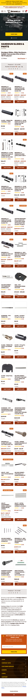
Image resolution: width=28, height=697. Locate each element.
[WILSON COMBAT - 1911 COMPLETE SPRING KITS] (7, 277)
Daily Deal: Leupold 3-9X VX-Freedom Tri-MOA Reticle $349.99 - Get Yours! (14, 7)
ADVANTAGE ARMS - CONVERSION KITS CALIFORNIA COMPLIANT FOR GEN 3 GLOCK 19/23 (21, 410)
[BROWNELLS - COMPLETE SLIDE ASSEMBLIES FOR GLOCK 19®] (21, 79)
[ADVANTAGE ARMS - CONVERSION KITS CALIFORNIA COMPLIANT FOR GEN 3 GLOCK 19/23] (21, 400)
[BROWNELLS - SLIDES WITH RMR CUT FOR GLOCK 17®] (7, 434)
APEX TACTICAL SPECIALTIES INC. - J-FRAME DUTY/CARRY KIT (20, 573)
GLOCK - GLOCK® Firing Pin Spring (19, 316)
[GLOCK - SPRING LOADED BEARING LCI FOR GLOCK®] (21, 434)
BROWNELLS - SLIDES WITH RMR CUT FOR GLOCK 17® (7, 443)
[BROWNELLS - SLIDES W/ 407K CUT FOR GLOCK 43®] (7, 245)
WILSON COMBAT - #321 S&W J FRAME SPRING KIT (6, 540)
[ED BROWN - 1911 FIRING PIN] (7, 308)
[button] (2, 11)
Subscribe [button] (14, 651)
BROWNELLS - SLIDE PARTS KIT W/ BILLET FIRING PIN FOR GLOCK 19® (20, 122)
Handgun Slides (5, 606)
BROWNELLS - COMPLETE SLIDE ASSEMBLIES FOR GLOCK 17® (6, 221)
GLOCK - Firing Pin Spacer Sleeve (20, 345)
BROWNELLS (15, 620)
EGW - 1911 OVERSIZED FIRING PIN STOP (20, 286)
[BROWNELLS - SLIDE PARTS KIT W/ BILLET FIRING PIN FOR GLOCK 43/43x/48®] (7, 145)
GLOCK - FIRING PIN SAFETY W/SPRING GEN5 (6, 346)
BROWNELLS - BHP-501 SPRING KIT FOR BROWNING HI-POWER (20, 540)
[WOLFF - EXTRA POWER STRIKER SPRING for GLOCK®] (21, 495)
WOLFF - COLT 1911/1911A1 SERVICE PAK (7, 474)
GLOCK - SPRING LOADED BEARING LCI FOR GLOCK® (21, 443)
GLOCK (22, 620)
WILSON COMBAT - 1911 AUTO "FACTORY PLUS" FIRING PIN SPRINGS (20, 378)
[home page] (14, 11)
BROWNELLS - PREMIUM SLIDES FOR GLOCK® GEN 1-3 (20, 155)
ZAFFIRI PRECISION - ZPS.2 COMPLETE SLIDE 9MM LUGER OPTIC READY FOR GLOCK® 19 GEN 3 (20, 221)
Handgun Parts (15, 625)
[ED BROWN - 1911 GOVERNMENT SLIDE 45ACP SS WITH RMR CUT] (7, 400)
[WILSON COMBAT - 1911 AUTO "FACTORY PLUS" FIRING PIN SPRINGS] (21, 368)
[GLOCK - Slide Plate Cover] (7, 368)
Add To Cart (7, 101)
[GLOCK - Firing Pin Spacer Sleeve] (21, 337)
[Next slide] (26, 27)
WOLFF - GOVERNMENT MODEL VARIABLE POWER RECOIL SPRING (6, 506)
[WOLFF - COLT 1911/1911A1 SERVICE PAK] (7, 464)
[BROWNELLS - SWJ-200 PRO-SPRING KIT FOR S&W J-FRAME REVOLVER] (21, 245)
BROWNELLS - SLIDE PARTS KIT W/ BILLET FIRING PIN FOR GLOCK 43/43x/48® (7, 155)
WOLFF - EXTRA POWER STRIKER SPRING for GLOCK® (20, 505)
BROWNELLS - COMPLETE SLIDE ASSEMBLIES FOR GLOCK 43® (6, 89)
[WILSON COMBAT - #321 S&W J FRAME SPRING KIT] (7, 530)
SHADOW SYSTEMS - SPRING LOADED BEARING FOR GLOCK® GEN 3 (7, 573)
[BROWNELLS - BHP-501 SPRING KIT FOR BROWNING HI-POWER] (21, 530)
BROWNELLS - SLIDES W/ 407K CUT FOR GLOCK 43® (7, 254)
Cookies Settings (14, 691)
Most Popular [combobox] (21, 58)
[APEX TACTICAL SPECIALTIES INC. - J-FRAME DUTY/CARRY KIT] (21, 563)
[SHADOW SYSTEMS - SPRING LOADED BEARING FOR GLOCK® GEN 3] (7, 563)
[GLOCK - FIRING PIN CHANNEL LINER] (7, 113)
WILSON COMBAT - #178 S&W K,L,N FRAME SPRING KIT (20, 474)
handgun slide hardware (13, 609)
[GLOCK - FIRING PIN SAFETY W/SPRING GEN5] (7, 337)
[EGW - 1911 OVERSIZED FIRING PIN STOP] (21, 277)
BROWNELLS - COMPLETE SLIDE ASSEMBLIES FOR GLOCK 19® (20, 89)
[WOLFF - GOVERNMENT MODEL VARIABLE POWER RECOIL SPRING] (7, 495)
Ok (14, 694)
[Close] (26, 680)
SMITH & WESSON (6, 621)
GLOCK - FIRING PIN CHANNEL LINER (6, 121)
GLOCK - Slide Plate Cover (6, 376)
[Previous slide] (1, 27)
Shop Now (14, 34)
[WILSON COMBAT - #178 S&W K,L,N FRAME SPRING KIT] (21, 464)
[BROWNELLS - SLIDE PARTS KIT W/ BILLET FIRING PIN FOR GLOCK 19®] (21, 113)
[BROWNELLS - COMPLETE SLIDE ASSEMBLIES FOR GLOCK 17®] (7, 211)
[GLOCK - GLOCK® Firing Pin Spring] (21, 308)
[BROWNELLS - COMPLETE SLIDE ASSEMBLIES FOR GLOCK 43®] (7, 79)
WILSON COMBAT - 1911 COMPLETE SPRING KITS (6, 286)
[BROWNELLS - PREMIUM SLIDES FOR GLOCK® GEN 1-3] (21, 145)
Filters (5, 58)
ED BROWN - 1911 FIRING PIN (6, 316)
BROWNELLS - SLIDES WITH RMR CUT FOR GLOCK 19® (7, 188)
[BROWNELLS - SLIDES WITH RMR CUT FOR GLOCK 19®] (7, 179)
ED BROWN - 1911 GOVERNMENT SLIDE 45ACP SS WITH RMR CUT (7, 410)
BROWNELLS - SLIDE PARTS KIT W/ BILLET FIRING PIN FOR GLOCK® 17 (20, 188)
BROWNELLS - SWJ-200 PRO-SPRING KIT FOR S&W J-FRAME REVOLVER (21, 254)
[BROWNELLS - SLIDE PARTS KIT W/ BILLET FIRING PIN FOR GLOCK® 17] (21, 179)
